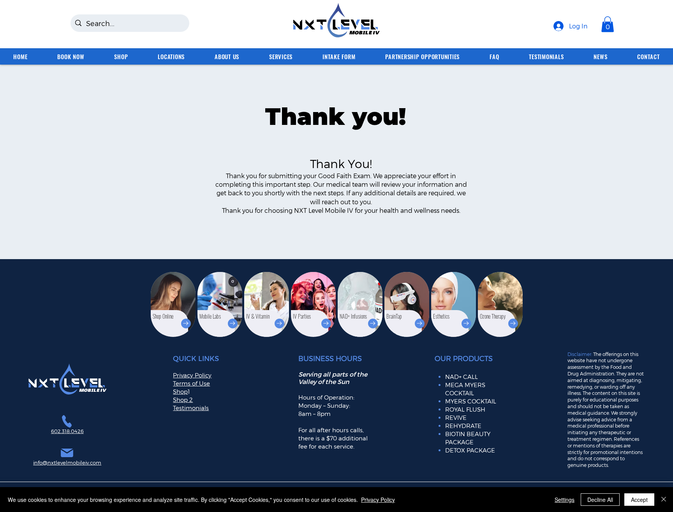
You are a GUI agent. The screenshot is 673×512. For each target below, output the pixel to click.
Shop (180, 391)
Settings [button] (564, 499)
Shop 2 (183, 399)
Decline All (600, 499)
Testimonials (191, 407)
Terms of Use (191, 383)
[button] (607, 24)
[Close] (663, 499)
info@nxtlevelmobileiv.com (67, 462)
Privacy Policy (378, 499)
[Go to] (186, 323)
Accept (639, 499)
